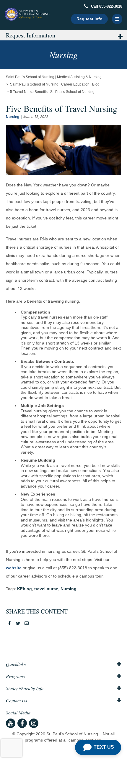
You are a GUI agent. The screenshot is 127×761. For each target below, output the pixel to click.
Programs (15, 676)
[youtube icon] (10, 723)
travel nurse (46, 588)
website (14, 567)
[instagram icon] (33, 723)
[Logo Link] (27, 14)
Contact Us (16, 700)
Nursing (12, 117)
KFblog (24, 588)
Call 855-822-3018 (106, 6)
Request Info (89, 19)
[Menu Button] (117, 19)
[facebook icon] (22, 723)
